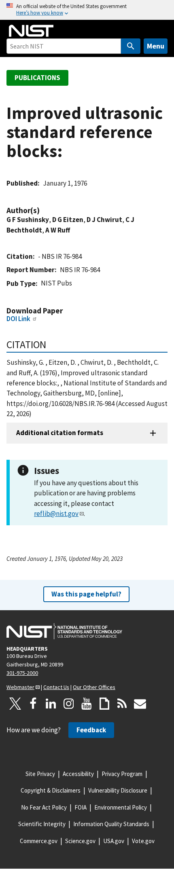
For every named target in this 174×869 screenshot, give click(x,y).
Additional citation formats (59, 432)
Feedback (91, 729)
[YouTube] (86, 704)
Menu (155, 46)
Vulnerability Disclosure (117, 790)
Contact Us (56, 687)
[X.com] (15, 704)
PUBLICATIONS (37, 77)
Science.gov (80, 841)
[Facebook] (33, 704)
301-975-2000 (22, 673)
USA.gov (113, 841)
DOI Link (18, 318)
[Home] (31, 30)
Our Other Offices (94, 687)
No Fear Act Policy (44, 807)
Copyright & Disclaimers (51, 790)
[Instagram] (69, 704)
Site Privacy (40, 774)
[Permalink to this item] (44, 210)
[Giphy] (104, 704)
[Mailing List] (140, 704)
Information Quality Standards (111, 824)
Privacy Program (122, 774)
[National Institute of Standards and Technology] (64, 631)
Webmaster (20, 687)
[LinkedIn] (51, 704)
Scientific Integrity (42, 824)
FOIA (80, 807)
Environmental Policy (120, 807)
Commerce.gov (38, 841)
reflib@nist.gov (56, 513)
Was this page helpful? (86, 594)
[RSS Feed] (122, 704)
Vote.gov (143, 841)
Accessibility (78, 774)
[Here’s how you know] (87, 10)
